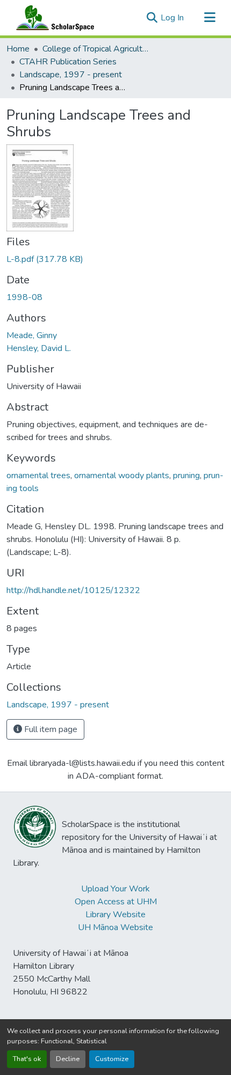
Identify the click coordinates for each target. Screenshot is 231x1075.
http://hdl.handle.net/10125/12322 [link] (73, 590)
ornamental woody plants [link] (121, 475)
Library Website (115, 914)
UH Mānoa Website (115, 927)
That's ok (27, 1059)
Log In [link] (172, 18)
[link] (115, 259)
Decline (68, 1059)
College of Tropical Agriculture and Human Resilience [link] (96, 49)
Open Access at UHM (116, 902)
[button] (52, 17)
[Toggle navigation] (209, 18)
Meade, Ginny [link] (31, 335)
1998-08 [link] (24, 297)
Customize (111, 1059)
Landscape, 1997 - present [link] (70, 75)
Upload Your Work (115, 889)
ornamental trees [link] (38, 475)
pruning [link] (186, 475)
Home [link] (18, 49)
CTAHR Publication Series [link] (68, 62)
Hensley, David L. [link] (38, 348)
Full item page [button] (49, 729)
